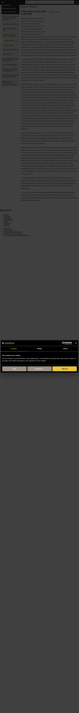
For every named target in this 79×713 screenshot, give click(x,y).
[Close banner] (76, 343)
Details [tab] (39, 348)
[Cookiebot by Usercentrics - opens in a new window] (63, 343)
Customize (38, 369)
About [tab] (65, 348)
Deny (14, 369)
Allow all (65, 369)
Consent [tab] (14, 348)
